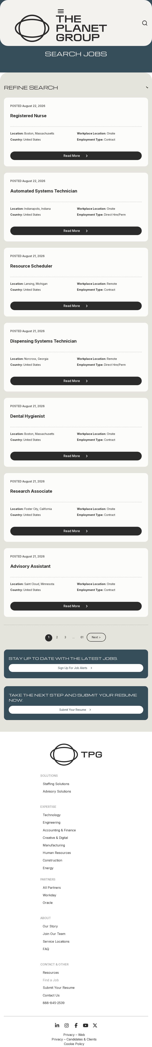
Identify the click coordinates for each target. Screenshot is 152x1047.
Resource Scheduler (31, 266)
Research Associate (31, 491)
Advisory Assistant (30, 566)
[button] (76, 87)
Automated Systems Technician (43, 190)
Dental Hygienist (27, 416)
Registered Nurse (28, 115)
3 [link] (65, 637)
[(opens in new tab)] (76, 754)
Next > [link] (96, 637)
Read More (72, 156)
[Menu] (60, 11)
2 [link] (57, 637)
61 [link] (82, 637)
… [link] (73, 637)
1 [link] (48, 637)
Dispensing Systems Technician (43, 341)
